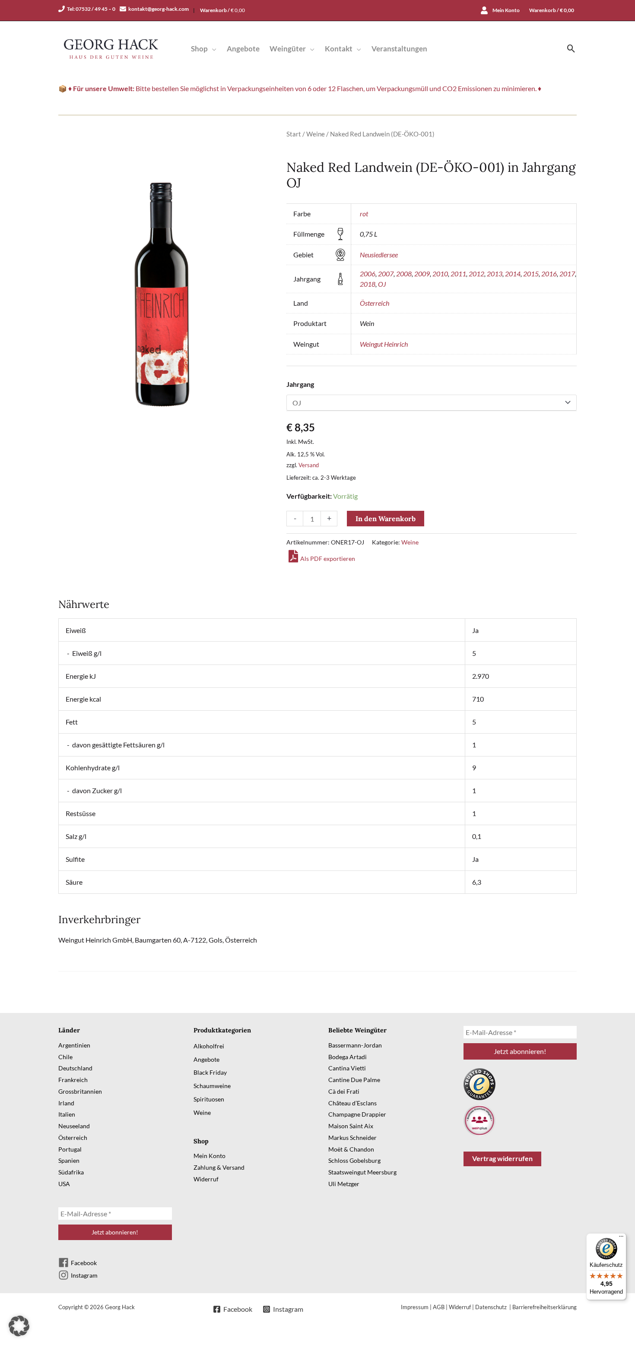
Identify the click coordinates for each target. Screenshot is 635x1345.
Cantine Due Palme (354, 1079)
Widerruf (206, 1179)
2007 (386, 273)
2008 (404, 273)
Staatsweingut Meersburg (362, 1172)
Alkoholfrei (209, 1046)
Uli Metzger (343, 1183)
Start (293, 134)
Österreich (374, 303)
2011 (458, 273)
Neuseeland (74, 1126)
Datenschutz (491, 1307)
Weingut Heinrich (384, 344)
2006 (367, 273)
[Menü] (621, 1238)
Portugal (70, 1149)
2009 (422, 273)
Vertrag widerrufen (502, 1158)
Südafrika (71, 1172)
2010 (440, 273)
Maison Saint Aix (350, 1126)
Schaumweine (212, 1085)
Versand (308, 465)
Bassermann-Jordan (355, 1045)
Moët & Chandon (351, 1149)
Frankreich (73, 1079)
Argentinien (74, 1045)
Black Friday (210, 1072)
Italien (66, 1114)
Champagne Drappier (357, 1114)
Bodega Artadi (347, 1056)
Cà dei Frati (343, 1091)
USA (64, 1183)
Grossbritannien (80, 1091)
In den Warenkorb (386, 518)
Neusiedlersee (379, 254)
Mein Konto (209, 1155)
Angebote (206, 1059)
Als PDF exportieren (327, 558)
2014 (513, 273)
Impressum (415, 1307)
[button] (212, 48)
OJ (382, 284)
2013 (494, 273)
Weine (315, 134)
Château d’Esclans (352, 1103)
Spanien (68, 1160)
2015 (531, 273)
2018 (367, 284)
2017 (567, 273)
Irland (66, 1103)
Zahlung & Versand (219, 1167)
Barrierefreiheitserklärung (544, 1307)
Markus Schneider (352, 1137)
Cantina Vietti (347, 1068)
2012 (476, 273)
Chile (65, 1056)
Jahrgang (300, 384)
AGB (438, 1307)
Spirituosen (209, 1099)
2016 (549, 273)
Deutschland (75, 1068)
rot (364, 213)
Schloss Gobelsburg (354, 1160)
